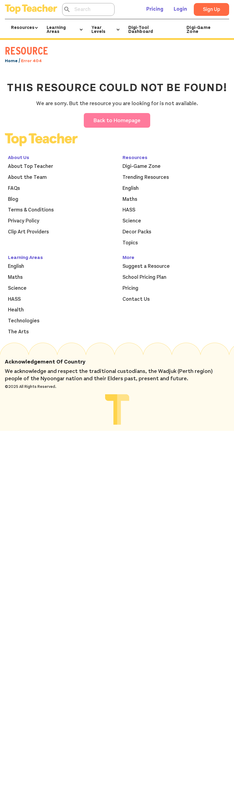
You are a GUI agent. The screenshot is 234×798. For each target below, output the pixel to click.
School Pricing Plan (144, 277)
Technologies (23, 320)
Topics (130, 242)
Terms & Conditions (31, 210)
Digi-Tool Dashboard (140, 29)
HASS (128, 210)
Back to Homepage (117, 120)
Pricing (154, 9)
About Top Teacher (30, 166)
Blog (13, 199)
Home (11, 61)
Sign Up (211, 9)
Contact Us (136, 299)
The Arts (18, 331)
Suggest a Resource (146, 266)
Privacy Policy (23, 221)
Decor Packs (136, 232)
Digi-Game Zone (198, 29)
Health (16, 310)
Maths (129, 199)
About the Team (27, 177)
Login (180, 9)
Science (131, 221)
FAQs (14, 188)
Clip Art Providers (28, 232)
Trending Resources (145, 177)
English (130, 188)
